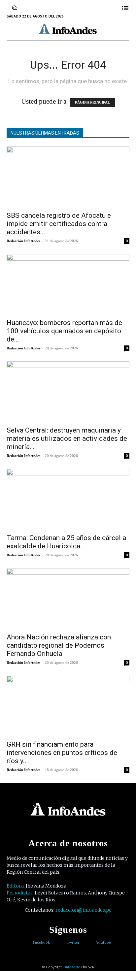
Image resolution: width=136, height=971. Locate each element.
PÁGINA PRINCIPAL (92, 102)
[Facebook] (28, 942)
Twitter (73, 942)
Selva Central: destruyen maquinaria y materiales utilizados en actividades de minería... (67, 438)
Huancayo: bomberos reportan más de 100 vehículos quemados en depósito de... (64, 331)
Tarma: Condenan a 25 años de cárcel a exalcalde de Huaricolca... (66, 542)
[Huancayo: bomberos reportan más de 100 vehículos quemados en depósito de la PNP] (68, 284)
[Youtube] (91, 942)
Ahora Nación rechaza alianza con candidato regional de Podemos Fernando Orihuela (59, 645)
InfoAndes (73, 967)
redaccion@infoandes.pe (83, 910)
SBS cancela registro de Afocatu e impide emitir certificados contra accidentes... (59, 223)
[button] (14, 8)
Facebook (41, 942)
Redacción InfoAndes (23, 241)
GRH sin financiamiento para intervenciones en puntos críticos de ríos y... (62, 752)
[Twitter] (62, 942)
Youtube (103, 942)
